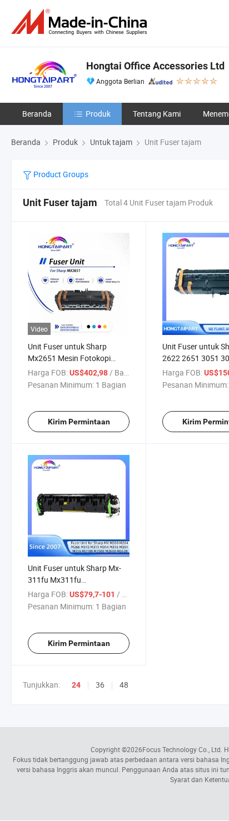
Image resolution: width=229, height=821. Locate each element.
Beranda (37, 113)
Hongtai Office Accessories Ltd (155, 66)
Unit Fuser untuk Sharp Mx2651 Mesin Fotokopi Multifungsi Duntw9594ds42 (77, 358)
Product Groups (60, 174)
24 (76, 684)
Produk (98, 113)
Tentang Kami (157, 113)
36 (100, 684)
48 (124, 684)
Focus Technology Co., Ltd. (182, 749)
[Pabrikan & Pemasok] (81, 22)
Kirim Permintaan (79, 421)
